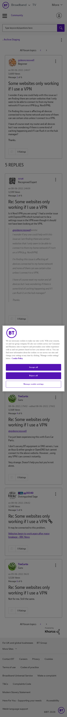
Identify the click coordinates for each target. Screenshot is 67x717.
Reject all (33, 376)
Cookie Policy (17, 358)
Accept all (33, 367)
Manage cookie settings (33, 384)
